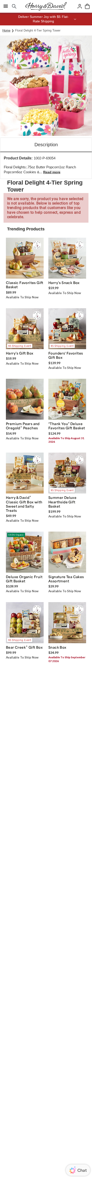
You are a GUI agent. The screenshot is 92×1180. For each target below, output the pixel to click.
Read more (51, 172)
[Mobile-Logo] (46, 6)
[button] (46, 19)
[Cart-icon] (87, 6)
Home (6, 30)
